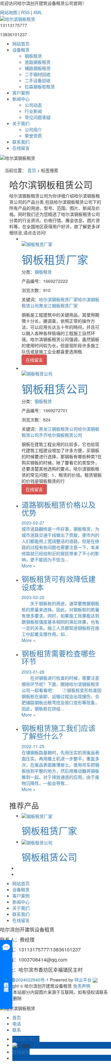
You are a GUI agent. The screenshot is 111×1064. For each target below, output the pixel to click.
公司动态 (33, 105)
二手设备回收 (38, 80)
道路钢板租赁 (38, 62)
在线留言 (21, 148)
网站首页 (21, 43)
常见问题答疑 (38, 117)
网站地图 (8, 12)
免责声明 (81, 986)
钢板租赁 (33, 56)
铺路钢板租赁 (38, 68)
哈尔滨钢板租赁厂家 (58, 299)
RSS (25, 12)
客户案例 (21, 93)
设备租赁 (21, 50)
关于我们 (21, 123)
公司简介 (33, 129)
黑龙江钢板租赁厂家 (58, 305)
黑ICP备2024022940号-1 (24, 980)
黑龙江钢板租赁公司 (58, 429)
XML (37, 12)
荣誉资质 (33, 136)
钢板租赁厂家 (55, 259)
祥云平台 (83, 980)
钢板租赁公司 (55, 389)
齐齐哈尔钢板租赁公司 (60, 435)
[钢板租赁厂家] (37, 243)
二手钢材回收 (38, 74)
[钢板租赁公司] (37, 373)
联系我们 (21, 142)
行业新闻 (33, 111)
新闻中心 (21, 99)
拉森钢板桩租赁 (40, 86)
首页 (31, 170)
